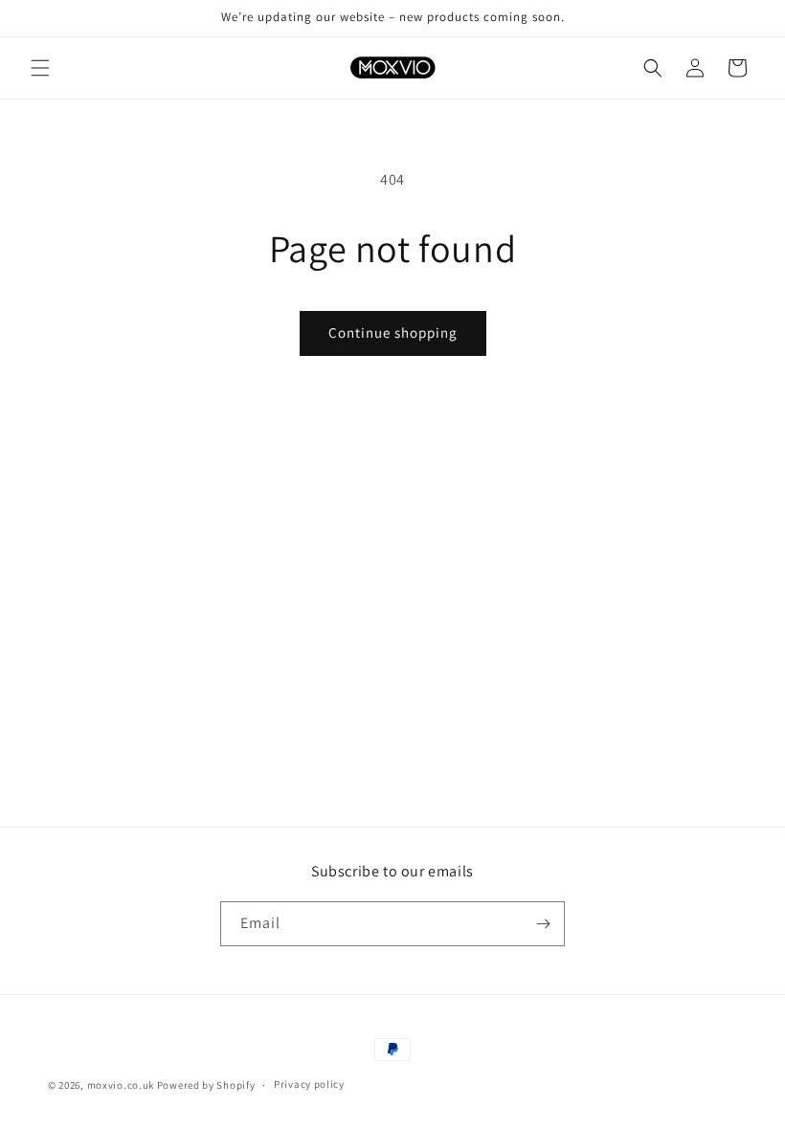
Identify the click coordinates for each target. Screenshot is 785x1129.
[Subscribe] (543, 923)
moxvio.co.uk (120, 1085)
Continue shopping (393, 332)
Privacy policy (309, 1084)
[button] (40, 68)
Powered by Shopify (206, 1085)
